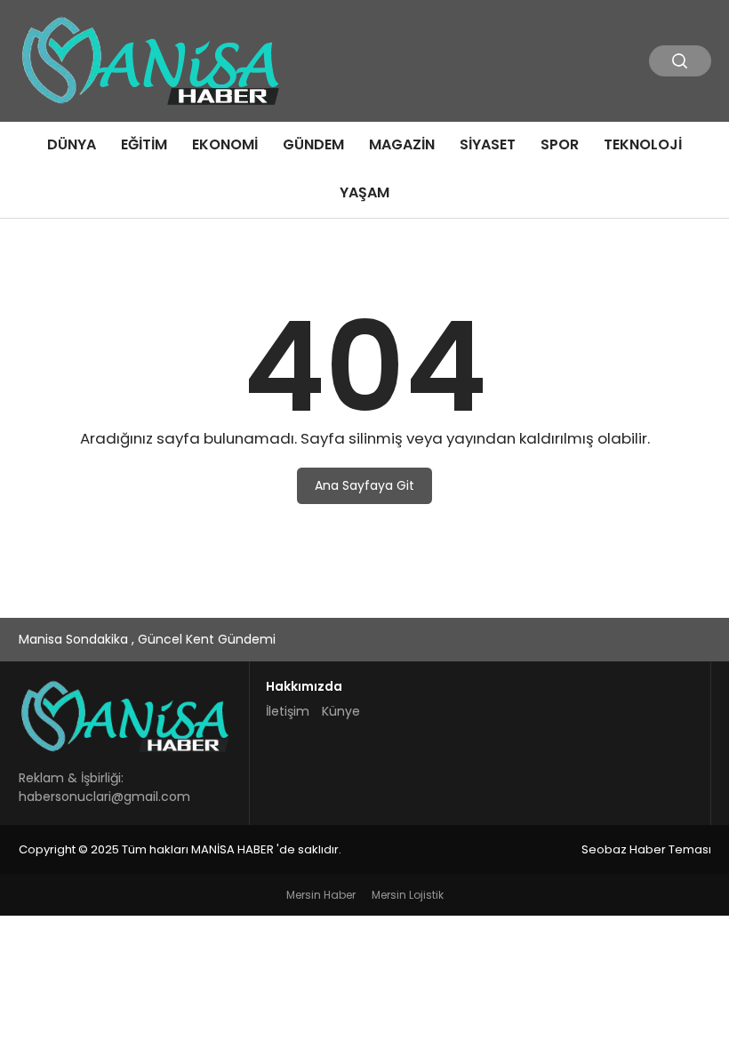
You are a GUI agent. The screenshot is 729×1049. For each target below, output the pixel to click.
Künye (341, 711)
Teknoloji (643, 144)
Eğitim (144, 144)
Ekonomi (225, 144)
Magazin (402, 144)
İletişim (287, 711)
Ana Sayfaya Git (364, 485)
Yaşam (364, 192)
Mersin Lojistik (408, 894)
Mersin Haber (321, 894)
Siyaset (488, 144)
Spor (560, 144)
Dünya (71, 144)
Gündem (313, 144)
